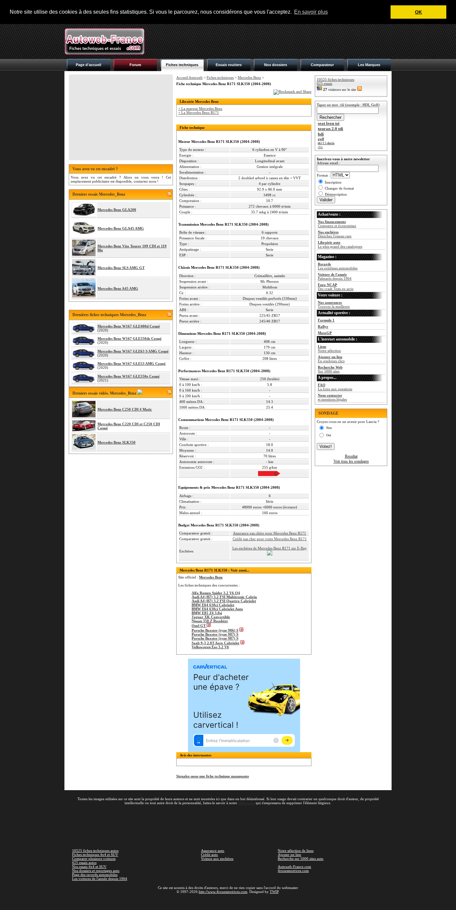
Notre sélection (329, 349)
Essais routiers (229, 65)
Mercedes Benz (249, 77)
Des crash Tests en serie (336, 287)
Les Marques (369, 65)
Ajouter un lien (289, 855)
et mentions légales (332, 397)
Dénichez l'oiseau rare (335, 234)
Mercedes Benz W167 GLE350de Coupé (129, 338)
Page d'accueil (88, 65)
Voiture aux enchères (217, 859)
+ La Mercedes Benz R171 (198, 112)
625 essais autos (84, 863)
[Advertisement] (270, 41)
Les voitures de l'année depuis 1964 (99, 879)
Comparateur (322, 65)
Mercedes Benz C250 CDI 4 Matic (124, 409)
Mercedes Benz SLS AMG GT (121, 268)
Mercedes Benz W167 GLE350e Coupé (128, 376)
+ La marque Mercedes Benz (200, 108)
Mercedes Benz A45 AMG (117, 288)
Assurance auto (212, 851)
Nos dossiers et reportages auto (96, 871)
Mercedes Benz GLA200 (116, 210)
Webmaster (246, 803)
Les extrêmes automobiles (338, 266)
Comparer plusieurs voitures (94, 859)
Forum (135, 65)
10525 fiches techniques (335, 79)
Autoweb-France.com (294, 867)
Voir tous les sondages (351, 461)
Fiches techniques (182, 65)
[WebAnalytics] (228, 901)
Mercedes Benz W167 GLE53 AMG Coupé (131, 364)
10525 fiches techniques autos (95, 851)
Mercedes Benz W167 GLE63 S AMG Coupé (133, 351)
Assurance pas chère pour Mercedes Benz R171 (269, 533)
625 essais (324, 83)
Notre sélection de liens (295, 851)
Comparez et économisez (337, 224)
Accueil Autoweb (189, 77)
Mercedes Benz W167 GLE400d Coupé (128, 326)
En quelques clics (331, 359)
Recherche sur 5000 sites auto (300, 859)
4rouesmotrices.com (293, 871)
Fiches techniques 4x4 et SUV (95, 855)
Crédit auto (209, 855)
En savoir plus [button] (311, 12)
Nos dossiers (275, 65)
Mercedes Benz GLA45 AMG (120, 228)
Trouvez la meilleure (334, 304)
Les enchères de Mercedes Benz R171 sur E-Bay (269, 548)
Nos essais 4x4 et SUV (89, 867)
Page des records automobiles (95, 875)
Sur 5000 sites (330, 369)
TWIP (274, 892)
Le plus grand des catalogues (340, 244)
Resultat (351, 456)
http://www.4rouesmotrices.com (223, 892)
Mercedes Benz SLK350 (116, 442)
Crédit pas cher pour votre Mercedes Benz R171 (270, 539)
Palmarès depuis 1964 (335, 276)
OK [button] (418, 12)
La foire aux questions (335, 387)
